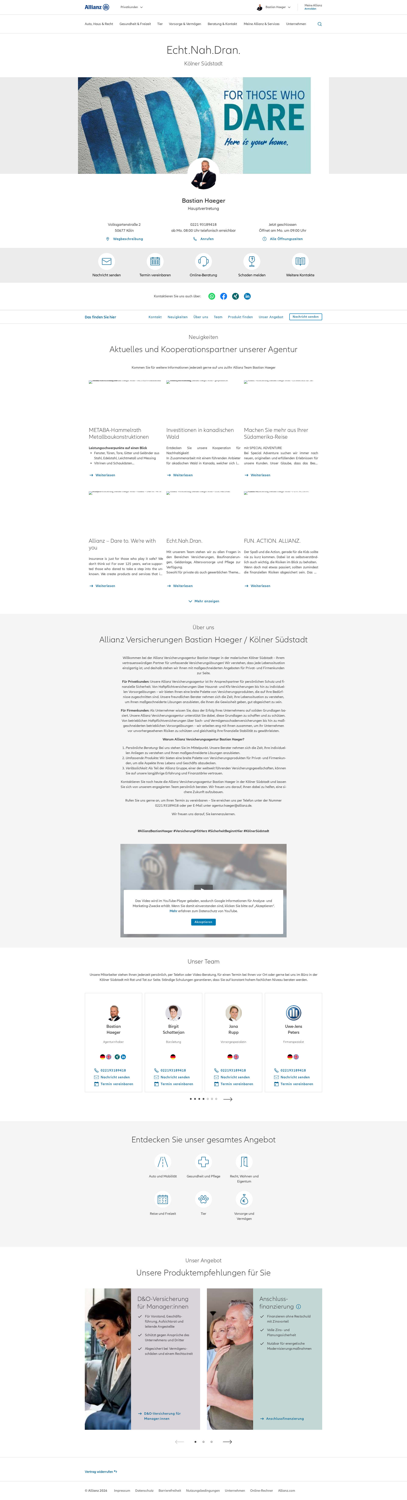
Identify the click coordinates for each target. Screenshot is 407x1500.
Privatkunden (129, 7)
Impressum (122, 1491)
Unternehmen (235, 1491)
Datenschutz (144, 1491)
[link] (203, 265)
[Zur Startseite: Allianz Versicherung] (97, 7)
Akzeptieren (203, 922)
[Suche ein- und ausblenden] (319, 24)
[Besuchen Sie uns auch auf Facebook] (223, 296)
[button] (203, 174)
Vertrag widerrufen (99, 1472)
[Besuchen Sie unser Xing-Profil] (235, 296)
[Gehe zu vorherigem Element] (178, 1098)
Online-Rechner (261, 1491)
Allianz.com (286, 1491)
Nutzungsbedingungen (203, 1491)
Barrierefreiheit (170, 1491)
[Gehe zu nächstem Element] (229, 1098)
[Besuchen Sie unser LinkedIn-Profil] (247, 296)
